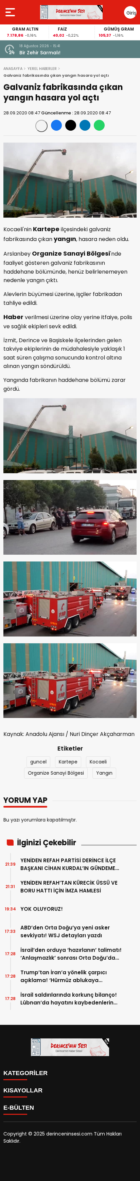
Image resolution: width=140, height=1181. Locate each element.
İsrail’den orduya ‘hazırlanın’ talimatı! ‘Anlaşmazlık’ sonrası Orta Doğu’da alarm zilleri (71, 954)
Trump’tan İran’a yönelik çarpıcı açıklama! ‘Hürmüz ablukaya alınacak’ (63, 976)
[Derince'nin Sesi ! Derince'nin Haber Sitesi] (71, 12)
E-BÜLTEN (18, 1107)
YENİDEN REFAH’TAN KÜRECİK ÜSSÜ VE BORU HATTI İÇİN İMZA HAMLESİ (69, 886)
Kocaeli (98, 761)
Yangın (104, 773)
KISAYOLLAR (22, 1090)
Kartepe (68, 761)
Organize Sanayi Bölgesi (56, 773)
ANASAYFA (12, 68)
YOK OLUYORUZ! (41, 908)
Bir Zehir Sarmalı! (39, 52)
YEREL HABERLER (42, 68)
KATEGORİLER (25, 1073)
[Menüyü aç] (11, 12)
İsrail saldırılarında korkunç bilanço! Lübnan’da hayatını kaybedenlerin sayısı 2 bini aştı (68, 999)
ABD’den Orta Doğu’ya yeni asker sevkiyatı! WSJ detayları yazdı (65, 931)
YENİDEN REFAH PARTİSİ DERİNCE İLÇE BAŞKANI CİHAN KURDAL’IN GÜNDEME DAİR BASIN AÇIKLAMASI (68, 864)
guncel (38, 761)
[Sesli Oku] (41, 126)
